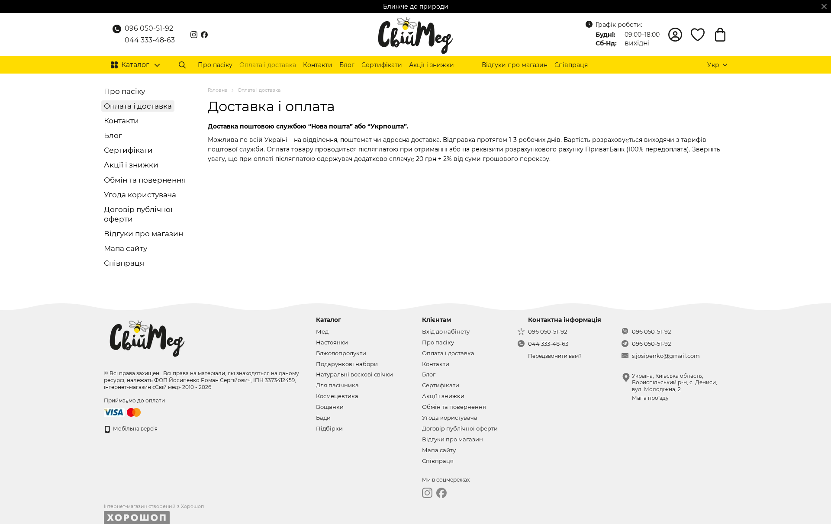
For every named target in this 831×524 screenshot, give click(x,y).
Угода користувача (140, 194)
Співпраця (571, 65)
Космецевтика (337, 395)
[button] (824, 6)
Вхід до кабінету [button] (446, 331)
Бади (323, 417)
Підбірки (329, 428)
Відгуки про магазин (515, 65)
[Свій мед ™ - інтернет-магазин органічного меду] (147, 337)
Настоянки (332, 342)
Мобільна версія (135, 428)
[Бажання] (698, 35)
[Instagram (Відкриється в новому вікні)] (193, 34)
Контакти (317, 65)
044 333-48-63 (150, 40)
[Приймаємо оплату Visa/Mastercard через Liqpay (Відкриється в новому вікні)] (123, 411)
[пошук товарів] (182, 65)
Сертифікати (381, 65)
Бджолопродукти (341, 353)
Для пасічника (337, 385)
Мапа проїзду (650, 398)
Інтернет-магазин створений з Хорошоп (154, 506)
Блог (346, 65)
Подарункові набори (347, 363)
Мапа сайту (125, 248)
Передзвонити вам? (555, 356)
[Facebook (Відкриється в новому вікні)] (204, 34)
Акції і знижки (431, 65)
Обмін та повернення (145, 180)
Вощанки (330, 406)
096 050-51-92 (149, 28)
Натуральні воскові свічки (354, 374)
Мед (322, 331)
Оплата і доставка (267, 65)
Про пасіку (215, 65)
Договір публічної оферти (460, 428)
